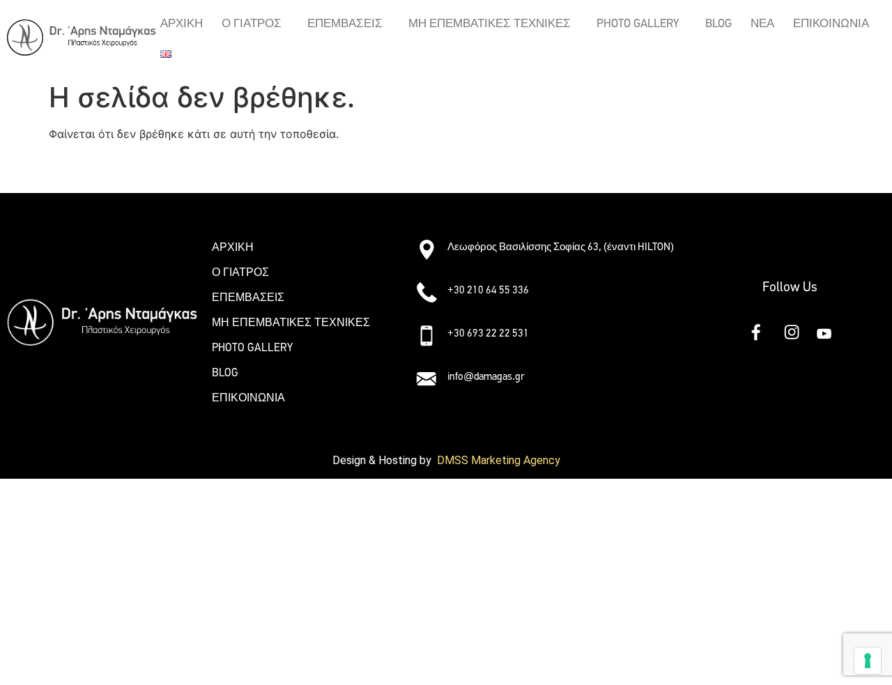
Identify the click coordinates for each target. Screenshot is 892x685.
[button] (255, 23)
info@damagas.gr (485, 376)
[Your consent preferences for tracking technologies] (867, 660)
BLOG (718, 23)
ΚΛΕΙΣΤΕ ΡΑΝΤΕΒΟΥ (104, 167)
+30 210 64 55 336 (488, 290)
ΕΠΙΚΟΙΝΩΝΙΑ (831, 23)
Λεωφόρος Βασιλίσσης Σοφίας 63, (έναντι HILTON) (560, 247)
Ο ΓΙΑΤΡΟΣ (252, 23)
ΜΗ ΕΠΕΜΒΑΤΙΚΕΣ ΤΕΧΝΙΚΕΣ (489, 23)
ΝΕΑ (762, 23)
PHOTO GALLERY (638, 23)
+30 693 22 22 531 (488, 333)
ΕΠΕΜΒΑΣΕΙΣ (345, 23)
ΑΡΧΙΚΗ (181, 23)
